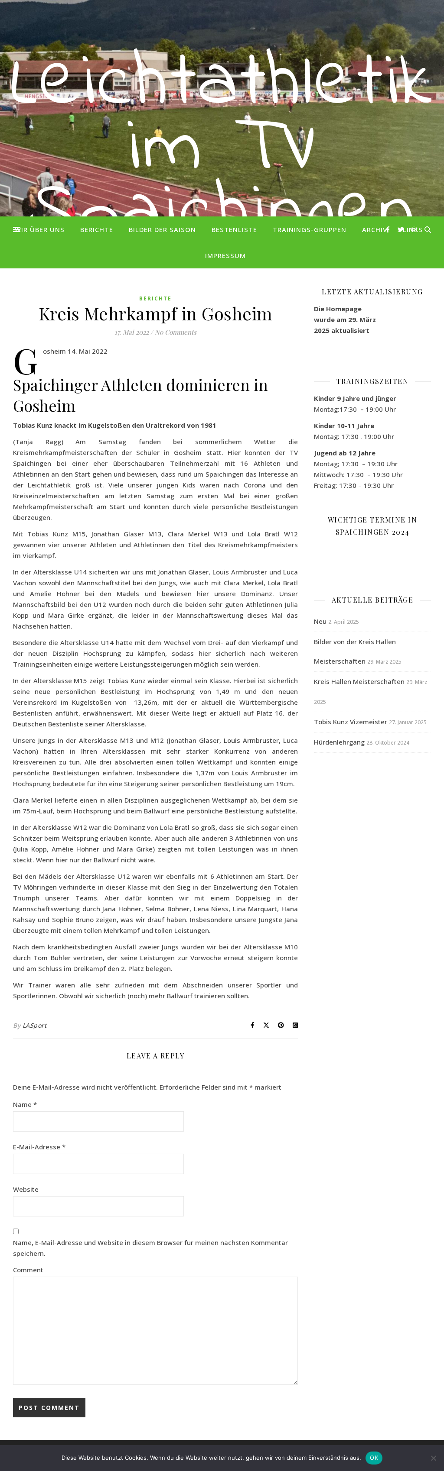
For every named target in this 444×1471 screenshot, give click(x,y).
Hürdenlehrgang (339, 742)
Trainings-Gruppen (309, 229)
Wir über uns (40, 229)
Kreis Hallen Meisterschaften (359, 681)
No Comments (175, 332)
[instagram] (414, 229)
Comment (28, 1269)
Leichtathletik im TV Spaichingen (222, 149)
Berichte (96, 229)
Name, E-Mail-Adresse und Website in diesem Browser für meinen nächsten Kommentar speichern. (150, 1248)
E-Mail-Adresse (39, 1146)
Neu (320, 621)
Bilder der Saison (162, 229)
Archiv (374, 229)
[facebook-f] (389, 229)
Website (26, 1189)
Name (25, 1104)
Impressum (225, 255)
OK (374, 1457)
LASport (35, 1025)
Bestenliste (234, 229)
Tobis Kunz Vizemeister (350, 721)
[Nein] (433, 1458)
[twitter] (401, 229)
